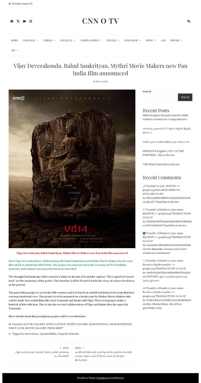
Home (14, 40)
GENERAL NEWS (89, 40)
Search (147, 91)
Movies (175, 40)
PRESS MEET (55, 328)
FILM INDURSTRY (121, 324)
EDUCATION (131, 40)
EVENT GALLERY (77, 324)
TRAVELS (111, 40)
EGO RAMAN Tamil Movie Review (167, 225)
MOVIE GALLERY (35, 328)
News (149, 40)
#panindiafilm (48, 333)
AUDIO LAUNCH (56, 324)
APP (13, 50)
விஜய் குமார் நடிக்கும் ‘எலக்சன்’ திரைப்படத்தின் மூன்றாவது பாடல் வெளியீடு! (42, 352)
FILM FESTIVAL (98, 324)
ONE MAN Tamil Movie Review (161, 164)
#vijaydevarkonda (68, 333)
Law (163, 40)
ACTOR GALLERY (34, 324)
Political (66, 40)
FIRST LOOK (16, 328)
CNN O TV (100, 20)
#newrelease (31, 333)
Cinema (47, 40)
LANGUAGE (29, 40)
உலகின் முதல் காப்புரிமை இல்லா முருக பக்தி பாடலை (166, 141)
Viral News (102, 378)
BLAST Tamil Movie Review (163, 202)
